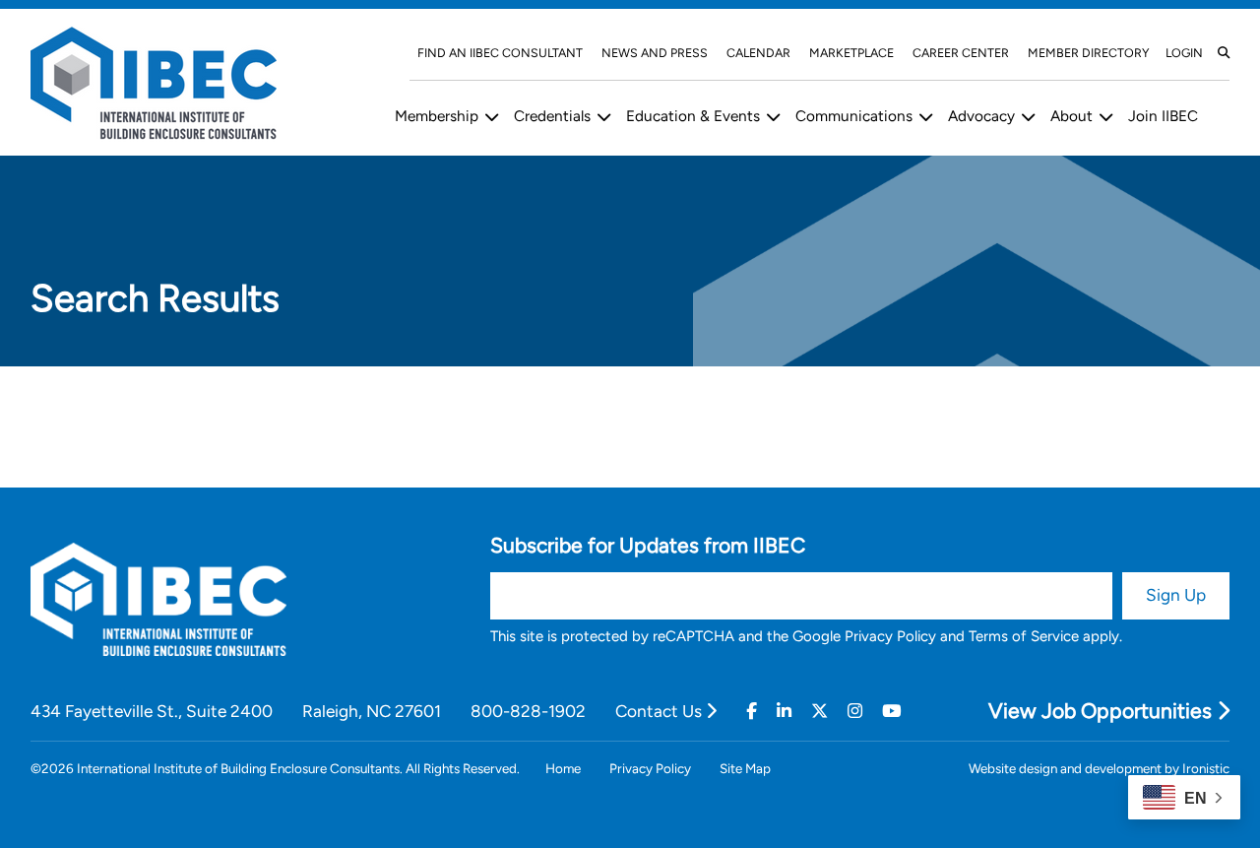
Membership (436, 115)
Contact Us (660, 711)
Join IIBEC (1163, 115)
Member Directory (1089, 52)
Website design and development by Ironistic (1099, 768)
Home (563, 768)
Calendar (758, 52)
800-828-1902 (528, 711)
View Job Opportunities (1102, 710)
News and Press (654, 52)
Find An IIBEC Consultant (500, 52)
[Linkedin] (784, 711)
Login (1184, 52)
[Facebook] (751, 711)
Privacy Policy (890, 636)
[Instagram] (855, 711)
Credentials (552, 115)
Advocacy (981, 115)
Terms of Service (1024, 636)
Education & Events (693, 115)
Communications (854, 115)
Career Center (961, 52)
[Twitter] (819, 711)
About (1071, 115)
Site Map (745, 768)
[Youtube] (891, 711)
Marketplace (851, 52)
